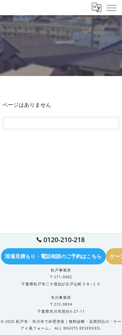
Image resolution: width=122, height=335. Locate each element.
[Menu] (111, 7)
